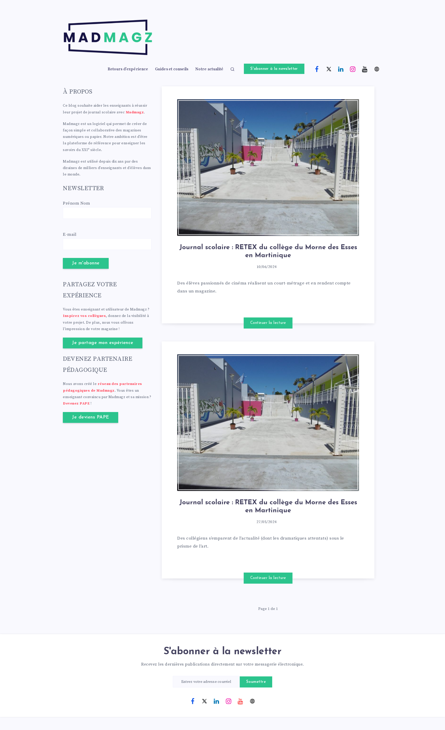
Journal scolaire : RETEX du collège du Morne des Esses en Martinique (268, 251)
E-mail (69, 234)
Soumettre (256, 682)
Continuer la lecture (268, 323)
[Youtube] (365, 68)
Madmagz (135, 112)
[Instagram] (353, 68)
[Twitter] (329, 68)
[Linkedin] (341, 68)
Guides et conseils (171, 69)
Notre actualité (209, 69)
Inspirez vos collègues (84, 316)
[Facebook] (317, 68)
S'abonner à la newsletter (274, 69)
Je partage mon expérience (102, 343)
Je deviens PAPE (90, 417)
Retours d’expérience (128, 69)
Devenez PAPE (76, 403)
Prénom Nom (76, 203)
